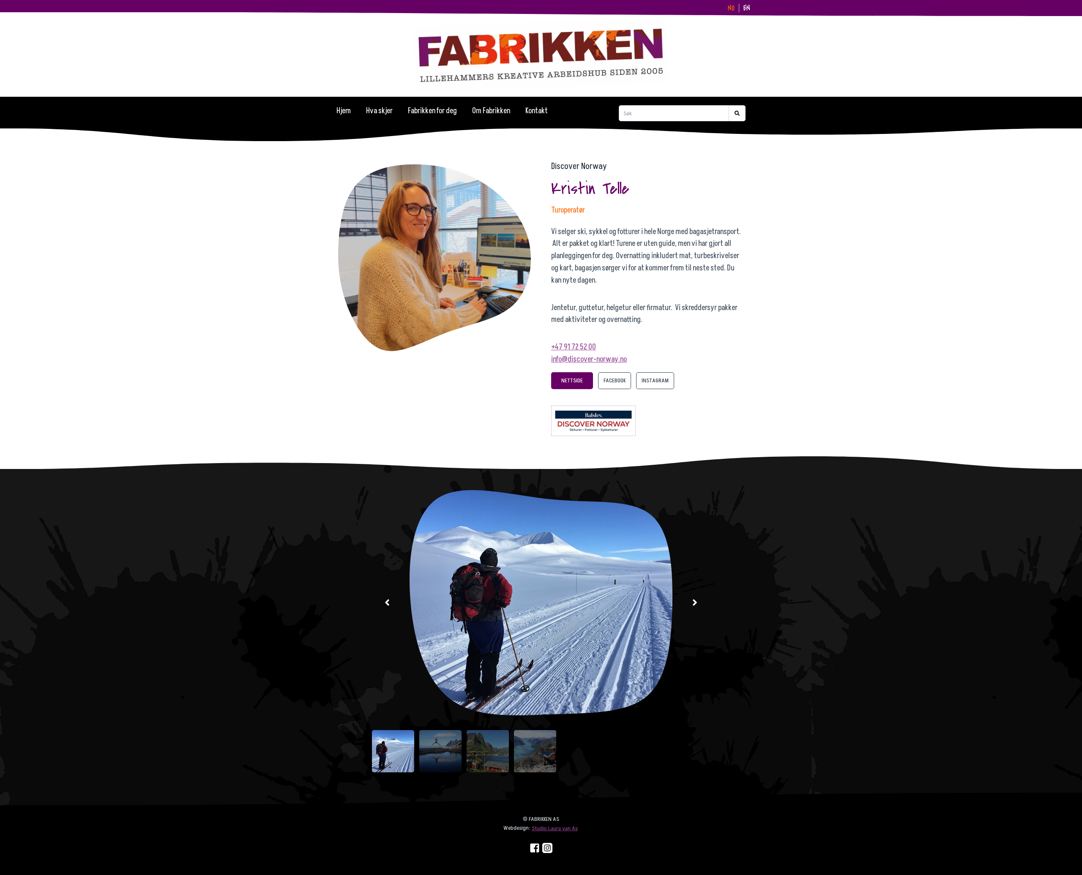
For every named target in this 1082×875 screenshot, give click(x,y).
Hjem (343, 111)
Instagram (655, 380)
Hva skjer (379, 111)
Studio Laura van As (555, 828)
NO (731, 8)
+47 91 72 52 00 (573, 347)
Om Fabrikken (491, 111)
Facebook (615, 380)
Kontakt (536, 111)
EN (746, 8)
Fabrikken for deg (432, 111)
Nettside (572, 380)
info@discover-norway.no (589, 359)
